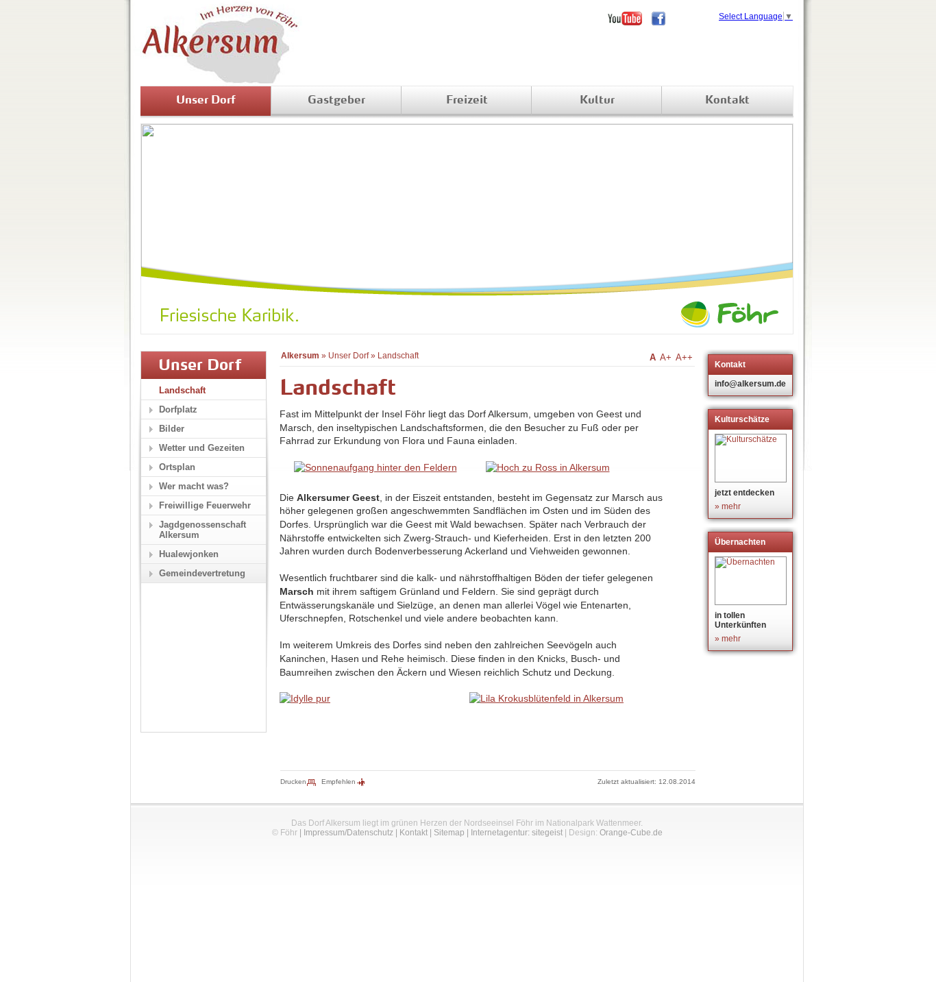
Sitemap (449, 832)
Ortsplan (177, 467)
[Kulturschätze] (752, 458)
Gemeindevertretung (202, 573)
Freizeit (467, 100)
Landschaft (398, 355)
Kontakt (727, 100)
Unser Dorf (206, 100)
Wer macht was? (194, 486)
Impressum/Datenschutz (348, 832)
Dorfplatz (178, 409)
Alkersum (300, 355)
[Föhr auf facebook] (663, 18)
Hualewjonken (189, 554)
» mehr (728, 506)
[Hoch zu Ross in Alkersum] (548, 467)
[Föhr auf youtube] (630, 18)
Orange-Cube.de (631, 832)
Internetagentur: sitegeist (517, 832)
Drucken (293, 781)
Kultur (597, 100)
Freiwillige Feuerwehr (205, 505)
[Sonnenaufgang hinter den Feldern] (375, 467)
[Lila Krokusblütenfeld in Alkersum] (546, 698)
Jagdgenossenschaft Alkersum (202, 529)
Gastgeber (336, 100)
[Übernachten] (752, 580)
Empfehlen (338, 781)
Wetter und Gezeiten (202, 448)
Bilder (171, 429)
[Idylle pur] (305, 698)
